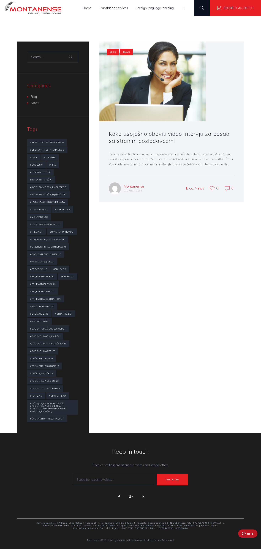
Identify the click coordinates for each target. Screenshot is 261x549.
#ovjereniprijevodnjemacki (48, 246)
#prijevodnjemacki (42, 291)
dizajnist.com (154, 540)
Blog (113, 52)
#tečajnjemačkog (41, 373)
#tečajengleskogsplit (44, 366)
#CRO (33, 157)
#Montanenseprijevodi (45, 224)
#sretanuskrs (39, 313)
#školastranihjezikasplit (47, 418)
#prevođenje (38, 269)
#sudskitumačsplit (42, 351)
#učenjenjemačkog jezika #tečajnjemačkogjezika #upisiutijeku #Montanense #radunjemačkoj (48, 407)
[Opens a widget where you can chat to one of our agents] (247, 538)
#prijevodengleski (42, 276)
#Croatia (50, 157)
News (126, 52)
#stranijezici (63, 313)
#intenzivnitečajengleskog (48, 187)
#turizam (36, 395)
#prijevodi (67, 276)
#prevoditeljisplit (42, 261)
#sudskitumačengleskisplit (48, 328)
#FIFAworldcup (40, 172)
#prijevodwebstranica (45, 299)
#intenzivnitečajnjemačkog (48, 194)
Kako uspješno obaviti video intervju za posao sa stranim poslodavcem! (169, 137)
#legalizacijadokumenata (47, 202)
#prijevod (59, 269)
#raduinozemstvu (42, 306)
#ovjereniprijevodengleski (47, 239)
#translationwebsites (45, 388)
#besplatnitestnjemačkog (47, 150)
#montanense (39, 217)
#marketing (62, 209)
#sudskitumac (39, 321)
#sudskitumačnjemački (45, 336)
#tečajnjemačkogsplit (44, 381)
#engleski (36, 164)
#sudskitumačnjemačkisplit (48, 343)
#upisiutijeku (57, 395)
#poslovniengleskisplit (45, 254)
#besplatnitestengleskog (47, 142)
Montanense (134, 186)
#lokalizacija (39, 209)
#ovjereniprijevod (62, 231)
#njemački (36, 231)
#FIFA (52, 164)
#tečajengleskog (41, 358)
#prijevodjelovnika (43, 284)
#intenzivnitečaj (41, 179)
